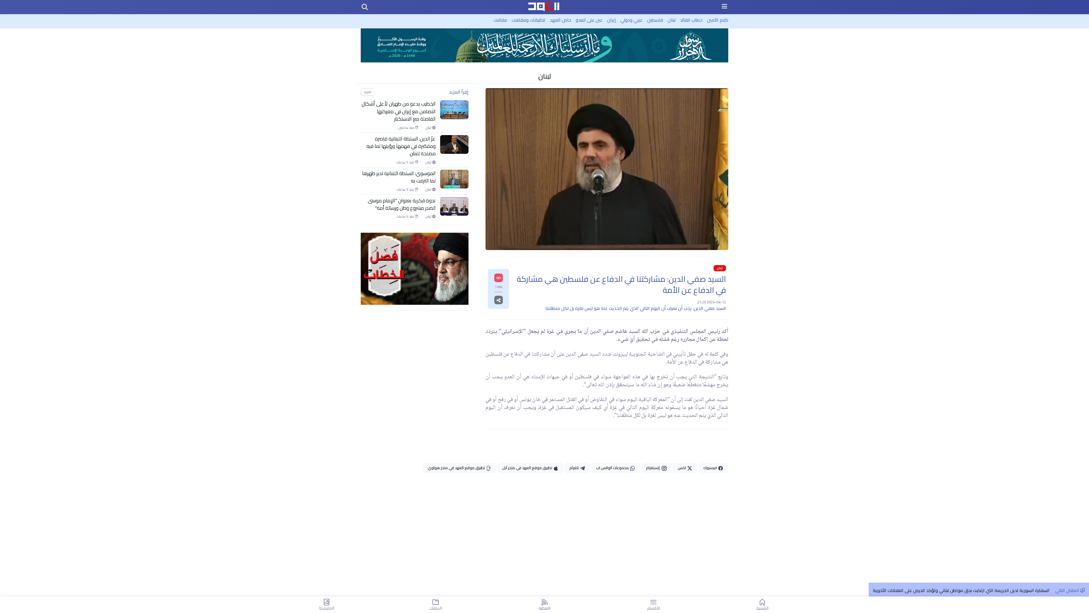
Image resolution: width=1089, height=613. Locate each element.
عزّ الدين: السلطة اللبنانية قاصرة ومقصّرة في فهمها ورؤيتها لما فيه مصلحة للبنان (401, 146)
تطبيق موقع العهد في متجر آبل (527, 467)
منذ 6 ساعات (405, 216)
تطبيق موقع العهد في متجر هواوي (457, 467)
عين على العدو (589, 19)
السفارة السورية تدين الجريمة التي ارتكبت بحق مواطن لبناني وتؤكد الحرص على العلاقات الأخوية (961, 590)
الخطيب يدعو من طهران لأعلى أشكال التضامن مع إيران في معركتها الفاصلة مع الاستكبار (399, 111)
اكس (682, 467)
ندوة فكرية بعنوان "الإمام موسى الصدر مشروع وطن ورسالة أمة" (402, 204)
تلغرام (574, 467)
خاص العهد (560, 19)
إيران (611, 19)
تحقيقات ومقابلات (528, 19)
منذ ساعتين (406, 127)
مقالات (500, 19)
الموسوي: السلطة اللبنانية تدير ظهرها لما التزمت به (399, 177)
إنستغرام (653, 467)
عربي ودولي (632, 19)
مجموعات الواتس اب (613, 467)
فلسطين (655, 19)
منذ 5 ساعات (405, 162)
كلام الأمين (717, 19)
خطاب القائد (691, 19)
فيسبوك (710, 467)
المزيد (367, 92)
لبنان (672, 19)
